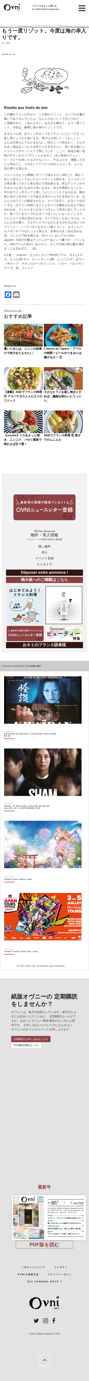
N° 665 (6, 43)
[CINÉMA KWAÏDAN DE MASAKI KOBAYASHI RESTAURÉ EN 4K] (30, 742)
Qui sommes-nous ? (44, 1281)
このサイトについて (33, 1267)
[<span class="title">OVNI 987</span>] (44, 1195)
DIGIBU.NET (35, 666)
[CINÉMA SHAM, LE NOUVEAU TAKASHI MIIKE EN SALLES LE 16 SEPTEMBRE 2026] (30, 814)
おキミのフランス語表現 (44, 645)
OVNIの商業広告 (28, 1274)
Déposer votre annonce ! (44, 572)
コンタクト (61, 1267)
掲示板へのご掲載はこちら (44, 579)
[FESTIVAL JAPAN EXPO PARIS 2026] (18, 886)
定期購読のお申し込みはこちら (30, 1039)
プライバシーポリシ (60, 1274)
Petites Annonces (44, 535)
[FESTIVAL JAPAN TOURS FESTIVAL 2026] (21, 958)
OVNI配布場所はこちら (26, 1045)
